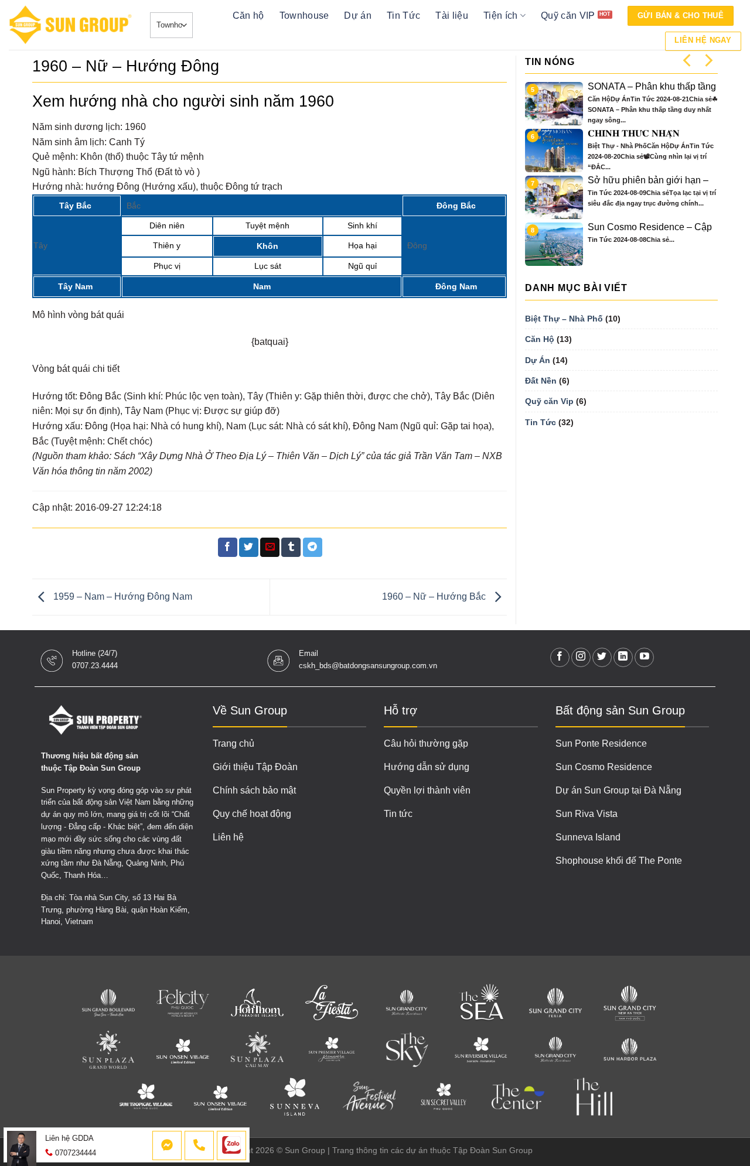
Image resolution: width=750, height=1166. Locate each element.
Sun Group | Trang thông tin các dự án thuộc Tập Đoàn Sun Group (409, 1150)
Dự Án (537, 360)
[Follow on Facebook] (560, 657)
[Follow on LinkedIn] (623, 657)
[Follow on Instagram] (581, 657)
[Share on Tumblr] (291, 548)
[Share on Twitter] (248, 548)
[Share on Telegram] (312, 548)
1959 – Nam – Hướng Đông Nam (121, 596)
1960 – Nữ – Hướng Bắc (435, 596)
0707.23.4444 (95, 665)
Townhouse (304, 15)
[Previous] (687, 60)
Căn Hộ (539, 339)
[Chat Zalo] (231, 1145)
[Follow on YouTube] (644, 657)
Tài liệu (451, 15)
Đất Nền (541, 380)
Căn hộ (248, 15)
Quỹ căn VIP (568, 15)
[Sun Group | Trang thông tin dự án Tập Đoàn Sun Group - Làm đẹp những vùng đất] (70, 25)
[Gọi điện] (199, 1145)
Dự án (357, 15)
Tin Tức (403, 15)
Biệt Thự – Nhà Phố (564, 318)
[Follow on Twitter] (602, 657)
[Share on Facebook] (227, 548)
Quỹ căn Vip (549, 401)
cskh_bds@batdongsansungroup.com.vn (368, 665)
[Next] (707, 60)
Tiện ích (500, 15)
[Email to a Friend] (269, 548)
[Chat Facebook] (167, 1145)
